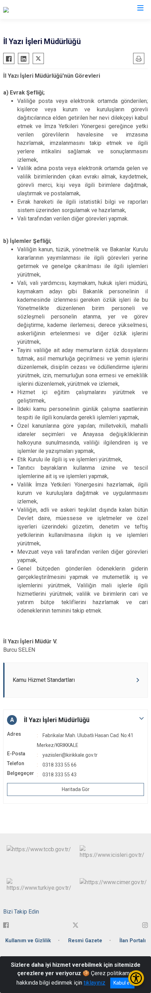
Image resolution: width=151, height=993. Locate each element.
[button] (75, 720)
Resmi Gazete (85, 941)
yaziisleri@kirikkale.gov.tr (70, 755)
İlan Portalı (132, 941)
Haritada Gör (76, 789)
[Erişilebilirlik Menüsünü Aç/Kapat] (136, 978)
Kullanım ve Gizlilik (28, 941)
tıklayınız (94, 982)
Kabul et (122, 983)
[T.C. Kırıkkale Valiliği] (27, 9)
